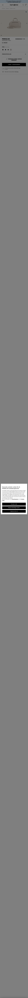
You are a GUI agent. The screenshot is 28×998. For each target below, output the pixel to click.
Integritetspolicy (15, 499)
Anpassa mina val (14, 511)
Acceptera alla (14, 504)
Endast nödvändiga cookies (14, 507)
